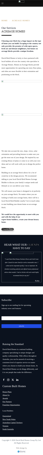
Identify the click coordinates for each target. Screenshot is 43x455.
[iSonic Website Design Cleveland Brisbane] (22, 451)
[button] (3, 3)
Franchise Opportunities (11, 405)
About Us (6, 395)
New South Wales (9, 419)
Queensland (6, 416)
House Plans (7, 392)
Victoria (5, 426)
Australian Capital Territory (12, 423)
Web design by (21, 448)
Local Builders (7, 411)
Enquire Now (7, 229)
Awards (5, 398)
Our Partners (7, 402)
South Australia (8, 429)
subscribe (21, 326)
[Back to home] (21, 3)
